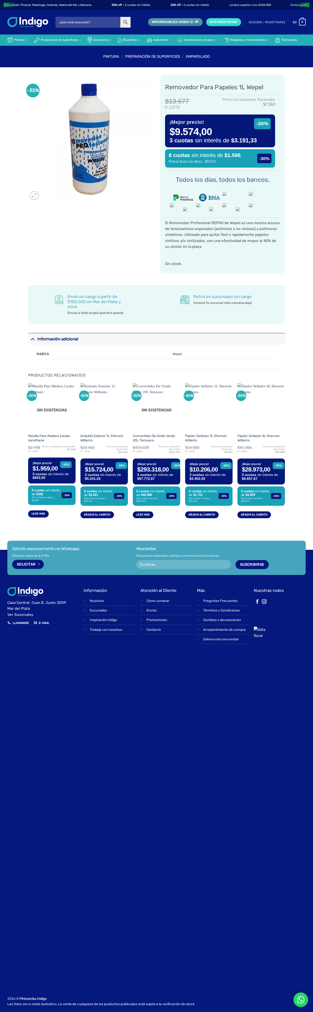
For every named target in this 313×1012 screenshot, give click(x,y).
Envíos (151, 610)
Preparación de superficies (59, 40)
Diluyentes (130, 40)
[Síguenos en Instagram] (264, 602)
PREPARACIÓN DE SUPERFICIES (152, 56)
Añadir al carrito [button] (97, 514)
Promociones (156, 620)
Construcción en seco (199, 40)
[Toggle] (32, 339)
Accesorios (100, 40)
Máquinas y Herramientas (248, 40)
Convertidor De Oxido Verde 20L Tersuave (154, 438)
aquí (248, 303)
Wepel (177, 354)
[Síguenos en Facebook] (257, 602)
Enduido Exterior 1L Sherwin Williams (101, 438)
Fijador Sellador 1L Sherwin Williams (206, 438)
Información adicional (57, 338)
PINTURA (111, 56)
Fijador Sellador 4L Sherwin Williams (258, 438)
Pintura (19, 40)
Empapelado (198, 56)
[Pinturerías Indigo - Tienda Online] (27, 22)
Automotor (160, 40)
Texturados (289, 40)
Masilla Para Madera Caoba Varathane (49, 438)
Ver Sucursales (20, 614)
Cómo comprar (157, 601)
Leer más (38, 513)
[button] (266, 22)
